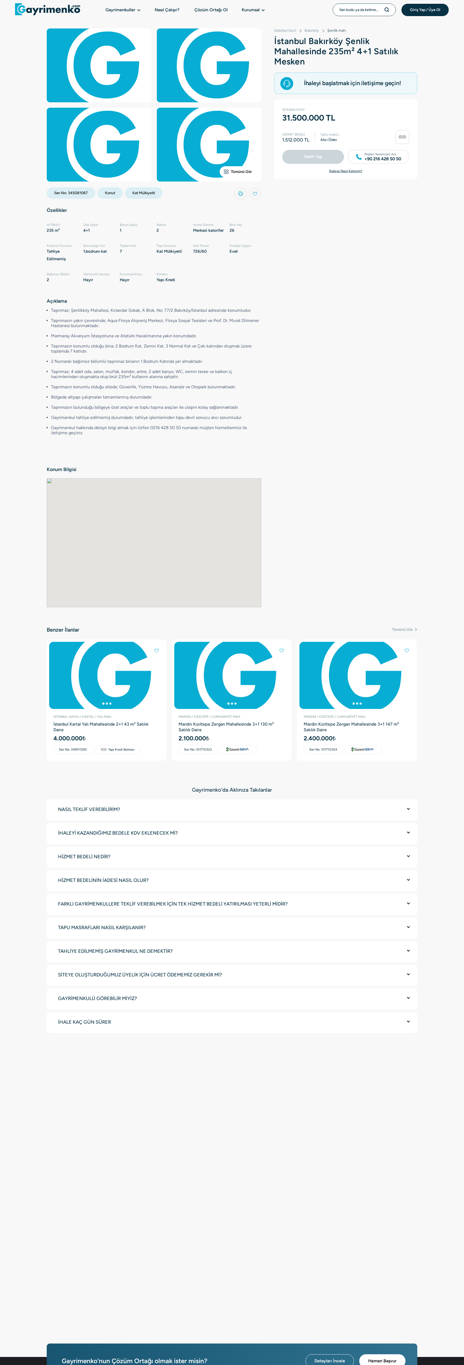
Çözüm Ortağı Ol (211, 9)
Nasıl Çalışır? (167, 9)
